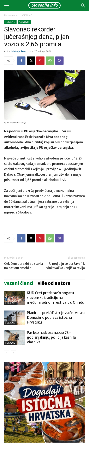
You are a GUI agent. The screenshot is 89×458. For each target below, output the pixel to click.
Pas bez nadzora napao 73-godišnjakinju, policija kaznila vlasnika (51, 337)
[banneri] (44, 402)
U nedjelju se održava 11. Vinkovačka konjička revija (65, 266)
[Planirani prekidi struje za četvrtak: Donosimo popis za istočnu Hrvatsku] (14, 318)
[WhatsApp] (50, 60)
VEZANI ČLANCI (19, 283)
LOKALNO (26, 15)
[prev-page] (6, 352)
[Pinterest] (40, 60)
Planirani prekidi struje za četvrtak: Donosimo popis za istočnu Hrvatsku (56, 318)
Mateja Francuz (21, 51)
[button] (6, 5)
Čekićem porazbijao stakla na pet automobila (23, 266)
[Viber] (59, 60)
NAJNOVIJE (24, 21)
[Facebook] (21, 60)
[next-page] (13, 352)
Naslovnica (10, 15)
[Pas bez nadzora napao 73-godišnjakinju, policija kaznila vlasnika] (14, 337)
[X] (31, 60)
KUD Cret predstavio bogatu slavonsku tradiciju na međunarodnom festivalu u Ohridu (55, 298)
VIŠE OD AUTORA (54, 283)
